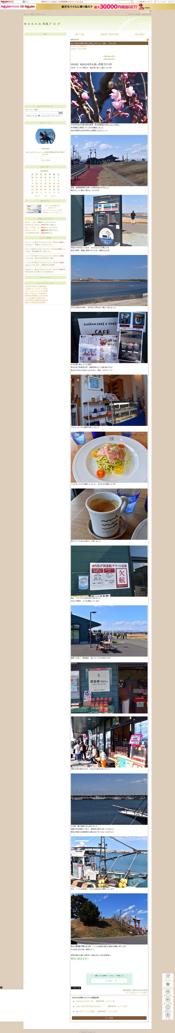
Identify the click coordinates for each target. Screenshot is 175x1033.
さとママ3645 (30, 256)
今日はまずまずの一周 (84, 1001)
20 (50, 186)
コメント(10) (112, 1011)
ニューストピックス (45, 283)
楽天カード (45, 201)
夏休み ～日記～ (31, 222)
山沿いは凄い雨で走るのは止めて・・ (90, 1006)
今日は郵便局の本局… (33, 233)
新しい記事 (168, 1003)
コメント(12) (122, 1006)
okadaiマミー (30, 269)
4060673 (145, 12)
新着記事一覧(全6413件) (110, 34)
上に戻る (168, 1019)
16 (32, 186)
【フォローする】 (134, 14)
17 (37, 186)
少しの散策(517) (81, 46)
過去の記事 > (140, 34)
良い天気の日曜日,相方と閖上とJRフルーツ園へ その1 (92, 43)
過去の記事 (168, 995)
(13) (114, 43)
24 (37, 190)
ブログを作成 (161, 2)
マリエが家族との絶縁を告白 (35, 298)
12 (45, 183)
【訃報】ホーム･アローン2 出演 (36, 289)
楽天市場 (171, 2)
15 (58, 183)
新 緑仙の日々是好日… (33, 225)
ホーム (26, 14)
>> (144, 2)
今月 (45, 196)
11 (41, 183)
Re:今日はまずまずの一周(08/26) (48, 242)
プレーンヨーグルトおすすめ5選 (36, 291)
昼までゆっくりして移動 (85, 1011)
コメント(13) (130, 993)
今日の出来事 (82, 49)
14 (54, 183)
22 (58, 186)
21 (54, 186)
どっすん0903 (30, 263)
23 (32, 190)
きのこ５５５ (30, 242)
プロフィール (40, 14)
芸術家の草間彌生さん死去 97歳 (36, 296)
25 (41, 190)
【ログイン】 (147, 14)
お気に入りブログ (45, 219)
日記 (32, 14)
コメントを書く (142, 993)
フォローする (167, 987)
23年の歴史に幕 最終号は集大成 (36, 300)
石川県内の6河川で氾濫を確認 (35, 286)
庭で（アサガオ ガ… (33, 227)
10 (37, 183)
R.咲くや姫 (29, 249)
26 (45, 190)
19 (45, 186)
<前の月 (37, 196)
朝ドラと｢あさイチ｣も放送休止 (36, 293)
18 (41, 186)
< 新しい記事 (79, 34)
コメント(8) (110, 1001)
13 (50, 183)
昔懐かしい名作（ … (33, 230)
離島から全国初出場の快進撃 (35, 303)
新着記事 (168, 1011)
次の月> (53, 196)
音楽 (26, 2)
